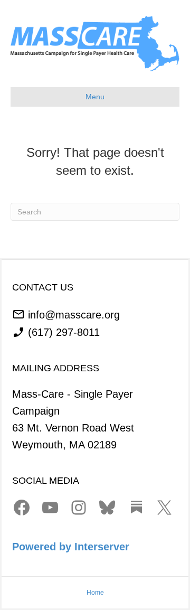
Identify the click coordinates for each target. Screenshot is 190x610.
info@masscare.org (74, 314)
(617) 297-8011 (64, 332)
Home (95, 592)
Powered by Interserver (70, 546)
